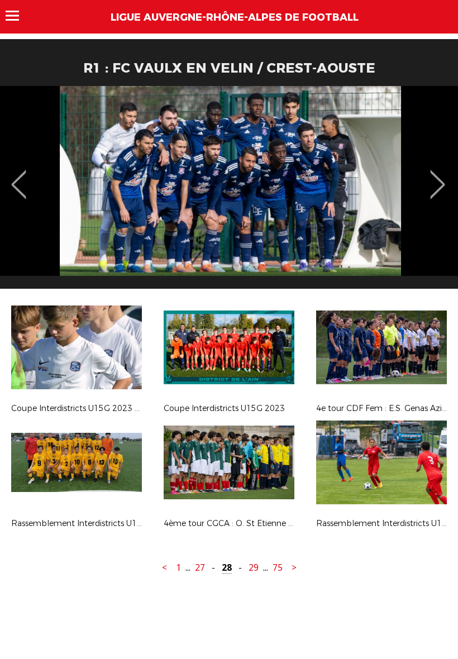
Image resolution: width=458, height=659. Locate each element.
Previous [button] (18, 176)
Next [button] (437, 176)
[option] (229, 191)
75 (278, 567)
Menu (18, 15)
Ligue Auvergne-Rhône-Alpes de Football (235, 17)
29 (254, 567)
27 (200, 567)
